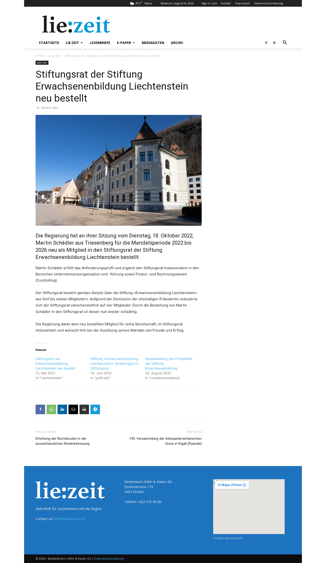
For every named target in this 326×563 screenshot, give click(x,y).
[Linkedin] (62, 409)
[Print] (84, 409)
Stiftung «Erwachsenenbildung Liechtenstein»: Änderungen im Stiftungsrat (114, 363)
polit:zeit (54, 56)
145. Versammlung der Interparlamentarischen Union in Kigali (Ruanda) (165, 441)
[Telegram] (95, 409)
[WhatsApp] (51, 409)
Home (40, 56)
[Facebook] (266, 42)
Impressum (242, 3)
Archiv (177, 42)
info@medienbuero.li (70, 518)
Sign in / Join (209, 3)
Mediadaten (153, 42)
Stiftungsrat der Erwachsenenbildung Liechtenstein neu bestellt (55, 363)
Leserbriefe (100, 42)
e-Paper (124, 42)
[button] (284, 43)
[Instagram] (274, 42)
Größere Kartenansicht (228, 538)
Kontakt (226, 3)
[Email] (73, 409)
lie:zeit (72, 42)
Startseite (49, 42)
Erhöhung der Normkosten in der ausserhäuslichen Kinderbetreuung (62, 441)
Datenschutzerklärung (268, 3)
